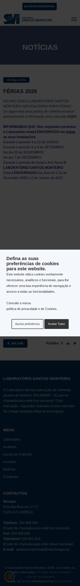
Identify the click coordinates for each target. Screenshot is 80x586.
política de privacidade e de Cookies (31, 309)
